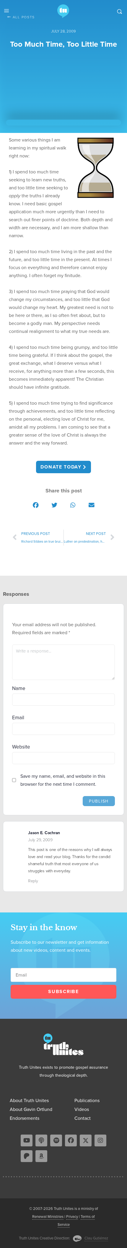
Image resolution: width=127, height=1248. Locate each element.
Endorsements (24, 1118)
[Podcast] (41, 1140)
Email (18, 717)
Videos (81, 1109)
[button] (35, 505)
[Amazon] (41, 1156)
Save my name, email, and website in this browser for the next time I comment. (62, 780)
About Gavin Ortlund (31, 1109)
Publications (87, 1100)
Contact (82, 1118)
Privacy (72, 1216)
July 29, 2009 (40, 840)
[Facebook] (71, 1140)
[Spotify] (56, 1140)
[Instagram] (100, 1140)
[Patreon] (26, 1156)
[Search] (119, 11)
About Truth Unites (29, 1100)
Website (21, 747)
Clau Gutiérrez (96, 1238)
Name (18, 688)
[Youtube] (26, 1140)
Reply (33, 881)
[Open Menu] (6, 10)
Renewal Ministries (48, 1216)
